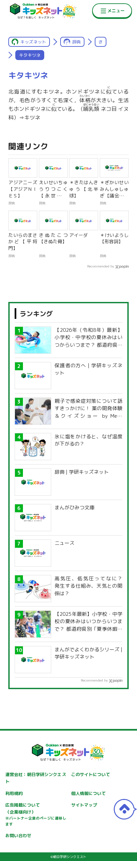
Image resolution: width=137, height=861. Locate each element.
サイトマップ (84, 805)
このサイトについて (90, 774)
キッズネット (33, 42)
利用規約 (14, 793)
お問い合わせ (18, 835)
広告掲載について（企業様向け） (35, 814)
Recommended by (100, 266)
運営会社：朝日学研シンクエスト (35, 777)
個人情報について (88, 793)
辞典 (76, 42)
